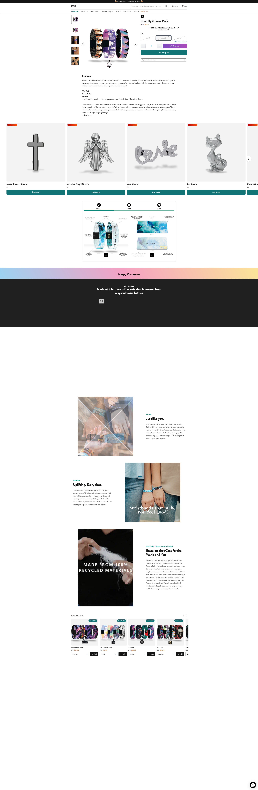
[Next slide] (135, 44)
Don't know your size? (181, 42)
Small (148, 38)
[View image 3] (75, 40)
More (117, 11)
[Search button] (166, 6)
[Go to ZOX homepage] (73, 6)
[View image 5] (75, 61)
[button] (253, 785)
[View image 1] (75, 19)
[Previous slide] (83, 44)
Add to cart (96, 192)
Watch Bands (94, 11)
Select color (36, 192)
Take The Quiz (144, 11)
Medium (163, 38)
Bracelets (83, 11)
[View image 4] (75, 50)
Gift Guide (126, 11)
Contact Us (136, 11)
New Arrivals (74, 11)
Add (95, 654)
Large (179, 38)
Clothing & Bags (107, 11)
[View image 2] (75, 29)
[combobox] (149, 6)
